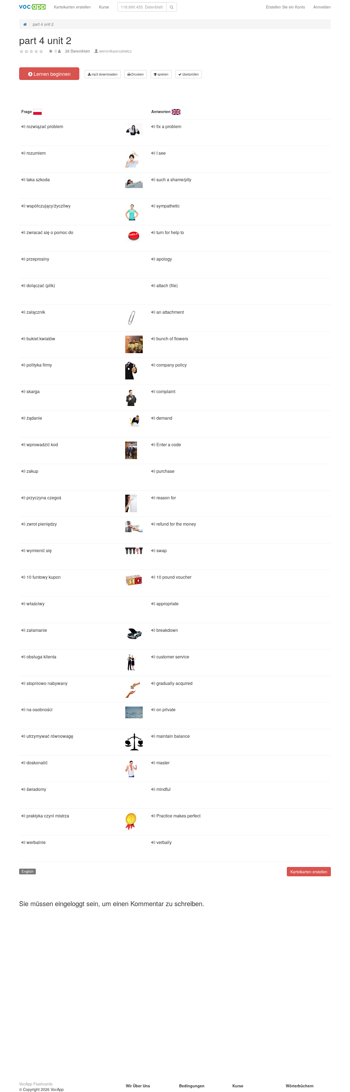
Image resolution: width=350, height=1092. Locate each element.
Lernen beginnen (51, 73)
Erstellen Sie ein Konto (285, 7)
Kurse (104, 7)
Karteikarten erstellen (72, 7)
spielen (162, 74)
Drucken (137, 74)
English (27, 871)
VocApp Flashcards (35, 1084)
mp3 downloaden (104, 74)
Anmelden (322, 7)
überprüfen (190, 74)
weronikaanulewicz (115, 51)
